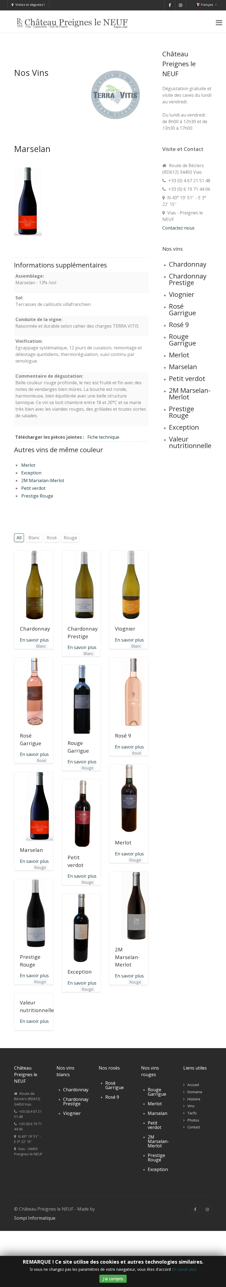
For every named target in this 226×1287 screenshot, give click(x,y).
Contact (193, 1127)
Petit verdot (33, 488)
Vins (191, 1105)
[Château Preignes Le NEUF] (74, 21)
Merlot (28, 465)
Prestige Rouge (37, 496)
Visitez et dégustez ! (30, 4)
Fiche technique (103, 437)
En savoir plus (184, 1269)
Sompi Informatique (34, 1218)
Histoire (193, 1099)
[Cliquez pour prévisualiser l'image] (28, 201)
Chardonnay (35, 628)
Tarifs (192, 1113)
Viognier (125, 628)
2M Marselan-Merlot (42, 480)
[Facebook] (195, 1209)
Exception (31, 473)
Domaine (194, 1091)
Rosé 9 (123, 735)
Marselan (31, 849)
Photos (193, 1120)
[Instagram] (207, 1209)
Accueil (193, 1084)
